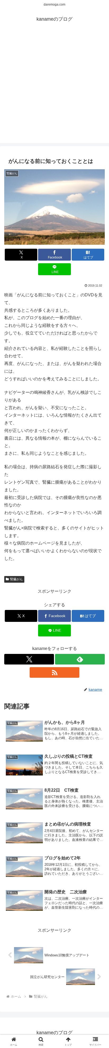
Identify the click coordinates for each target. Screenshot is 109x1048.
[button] (98, 786)
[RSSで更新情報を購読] (54, 672)
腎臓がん (16, 579)
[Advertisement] (54, 88)
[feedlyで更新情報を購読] (80, 659)
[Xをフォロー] (29, 659)
